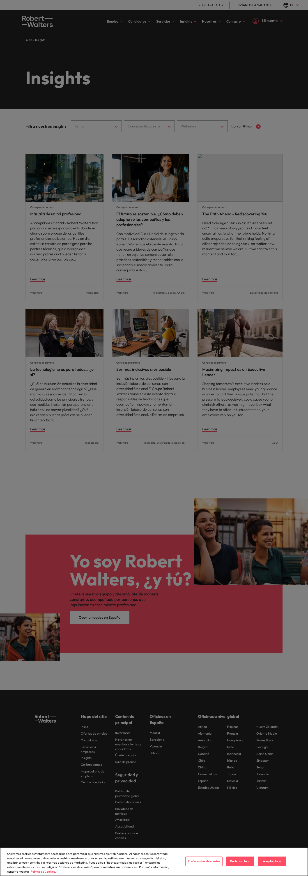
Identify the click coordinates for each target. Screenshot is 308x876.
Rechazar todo (240, 861)
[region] (154, 861)
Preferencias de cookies (204, 861)
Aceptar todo (272, 861)
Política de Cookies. (43, 871)
